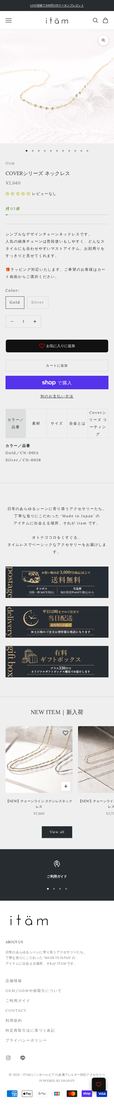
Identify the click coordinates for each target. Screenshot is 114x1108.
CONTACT (16, 1010)
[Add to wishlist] (65, 733)
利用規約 (14, 1020)
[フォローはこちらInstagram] (8, 1058)
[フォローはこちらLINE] (22, 1058)
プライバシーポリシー (26, 1040)
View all (57, 832)
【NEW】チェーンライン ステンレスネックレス (39, 804)
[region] (57, 869)
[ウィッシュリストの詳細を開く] (99, 1084)
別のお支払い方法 (57, 396)
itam (10, 163)
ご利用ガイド (18, 1000)
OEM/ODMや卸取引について (34, 990)
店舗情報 (14, 980)
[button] (18, 193)
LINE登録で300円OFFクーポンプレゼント (57, 5)
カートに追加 (57, 365)
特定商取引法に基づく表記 (30, 1030)
